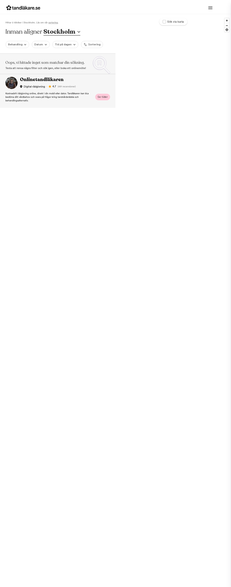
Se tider (103, 96)
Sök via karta (175, 21)
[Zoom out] (226, 25)
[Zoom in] (226, 20)
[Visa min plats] (226, 29)
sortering (53, 22)
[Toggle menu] (210, 7)
